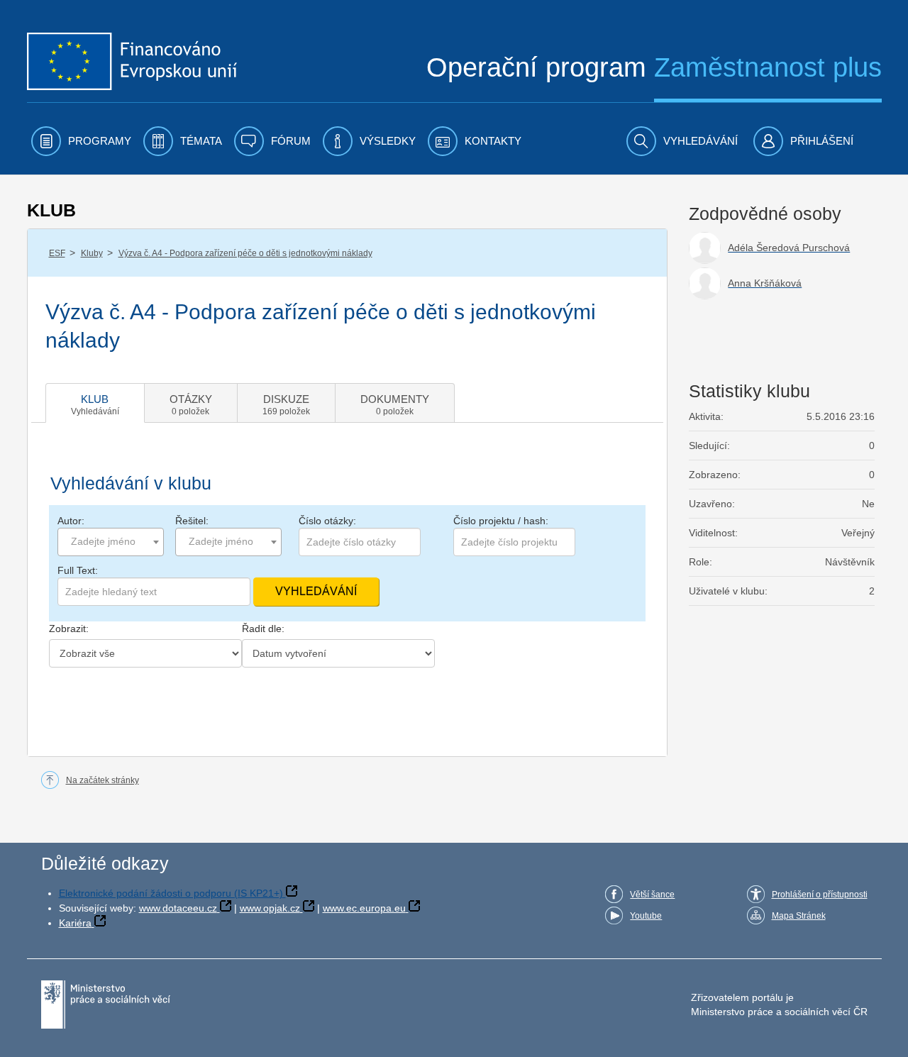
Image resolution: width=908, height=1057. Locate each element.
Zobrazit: (69, 628)
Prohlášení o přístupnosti (820, 895)
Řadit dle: (263, 628)
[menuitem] (81, 141)
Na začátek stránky (102, 780)
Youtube (646, 916)
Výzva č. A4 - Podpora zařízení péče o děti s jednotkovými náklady (245, 253)
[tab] (95, 403)
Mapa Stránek (799, 916)
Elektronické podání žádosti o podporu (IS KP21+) (171, 893)
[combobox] (110, 542)
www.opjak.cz (270, 908)
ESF (57, 253)
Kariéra (75, 923)
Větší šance (652, 895)
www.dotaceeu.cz (178, 908)
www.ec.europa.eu (364, 908)
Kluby (92, 253)
